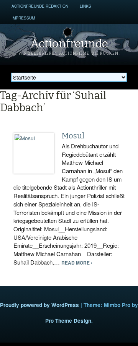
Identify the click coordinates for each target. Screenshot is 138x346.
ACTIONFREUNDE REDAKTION (40, 6)
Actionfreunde (69, 43)
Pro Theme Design (68, 320)
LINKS (85, 6)
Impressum (23, 18)
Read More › (76, 263)
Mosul (73, 135)
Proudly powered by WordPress (39, 305)
